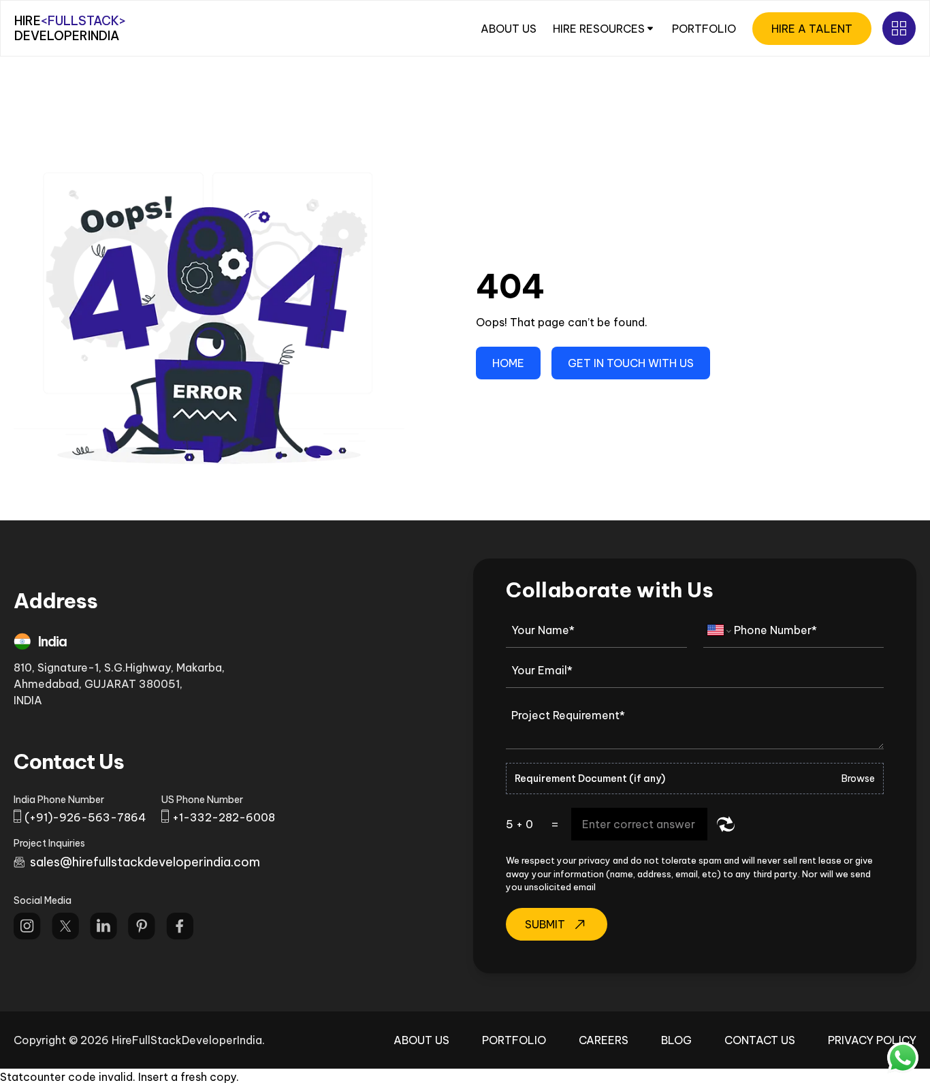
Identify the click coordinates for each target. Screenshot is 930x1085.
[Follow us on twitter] (65, 926)
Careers (603, 1040)
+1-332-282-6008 (223, 817)
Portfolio (514, 1040)
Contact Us (759, 1040)
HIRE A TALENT (811, 28)
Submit (545, 924)
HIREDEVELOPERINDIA (70, 29)
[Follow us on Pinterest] (141, 926)
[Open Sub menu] (899, 28)
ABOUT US (508, 28)
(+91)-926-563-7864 (85, 817)
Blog (676, 1040)
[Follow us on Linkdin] (103, 926)
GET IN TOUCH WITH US (631, 363)
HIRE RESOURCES (599, 28)
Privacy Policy (872, 1040)
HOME (508, 363)
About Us (421, 1040)
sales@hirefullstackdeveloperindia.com (145, 862)
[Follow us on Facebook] (179, 926)
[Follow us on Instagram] (27, 926)
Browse (858, 778)
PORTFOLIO (704, 28)
